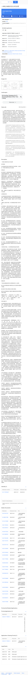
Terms (23, 673)
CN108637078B (5, 517)
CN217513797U (5, 540)
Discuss (20, 53)
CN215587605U (5, 582)
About (2, 673)
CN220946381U (5, 597)
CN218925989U (5, 555)
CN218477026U (5, 531)
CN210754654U (5, 552)
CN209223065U (5, 562)
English (10, 19)
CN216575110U (5, 544)
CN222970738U (5, 591)
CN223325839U (5, 587)
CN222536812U (5, 527)
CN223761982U (5, 566)
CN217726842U (5, 569)
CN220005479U (5, 573)
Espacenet (10, 53)
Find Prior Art (15, 16)
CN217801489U (5, 538)
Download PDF (7, 16)
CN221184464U (5, 525)
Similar (21, 16)
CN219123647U (5, 593)
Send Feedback (9, 673)
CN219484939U (5, 534)
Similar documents (18, 50)
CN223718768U (5, 601)
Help (9, 674)
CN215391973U (5, 513)
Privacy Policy (4, 674)
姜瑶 (7, 21)
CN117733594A (5, 492)
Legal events (11, 50)
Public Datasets (17, 673)
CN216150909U (5, 548)
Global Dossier (15, 53)
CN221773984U (5, 558)
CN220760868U (5, 578)
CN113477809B (5, 521)
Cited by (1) (6, 50)
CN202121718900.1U (6, 616)
